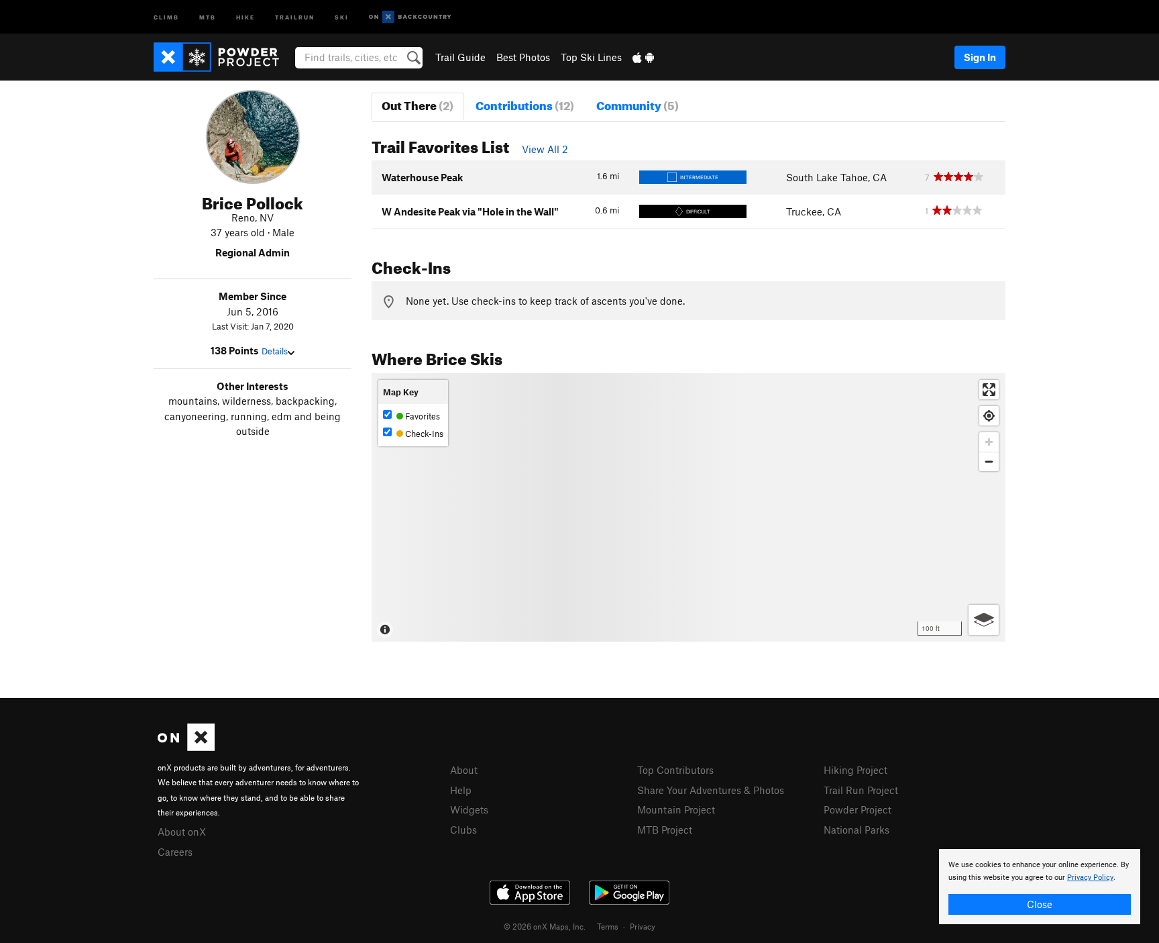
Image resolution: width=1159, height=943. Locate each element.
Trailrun (295, 16)
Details (275, 351)
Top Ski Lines (591, 57)
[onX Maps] (186, 747)
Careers (175, 852)
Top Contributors (675, 770)
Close (1039, 904)
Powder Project (857, 809)
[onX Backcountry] (410, 17)
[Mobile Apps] (643, 57)
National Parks (856, 830)
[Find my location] (989, 416)
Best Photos (523, 57)
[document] (1039, 886)
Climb (166, 16)
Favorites (421, 416)
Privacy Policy (1090, 877)
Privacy (642, 926)
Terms (607, 926)
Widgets (469, 809)
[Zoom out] (989, 461)
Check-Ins (423, 433)
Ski (342, 16)
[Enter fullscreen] (989, 389)
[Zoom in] (989, 442)
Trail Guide (460, 57)
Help (461, 790)
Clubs (463, 830)
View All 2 (545, 149)
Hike (245, 16)
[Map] (688, 507)
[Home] (223, 57)
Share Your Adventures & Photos (710, 790)
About (464, 770)
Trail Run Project (861, 790)
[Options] (984, 620)
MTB (207, 16)
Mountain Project (676, 809)
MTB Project (664, 830)
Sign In (980, 57)
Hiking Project (855, 770)
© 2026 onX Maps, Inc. (545, 926)
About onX (182, 832)
